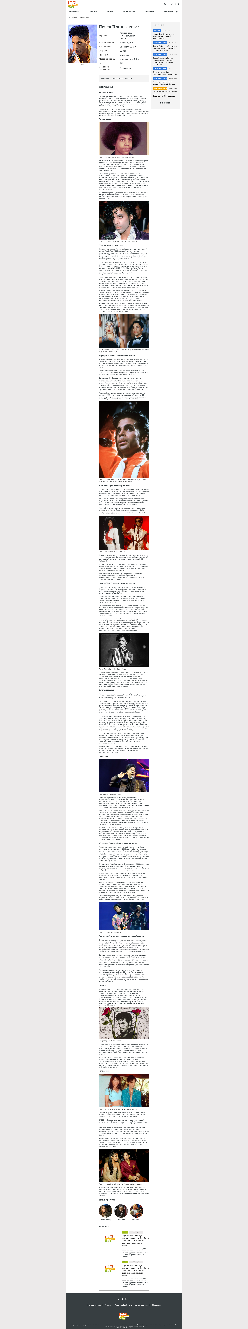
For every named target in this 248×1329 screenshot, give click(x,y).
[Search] (165, 4)
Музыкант (124, 36)
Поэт (132, 36)
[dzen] (178, 4)
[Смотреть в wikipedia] (82, 66)
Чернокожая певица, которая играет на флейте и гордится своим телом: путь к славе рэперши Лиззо (135, 1240)
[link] (124, 138)
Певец (123, 39)
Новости (128, 78)
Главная (74, 18)
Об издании (156, 1305)
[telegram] (171, 4)
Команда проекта (94, 1305)
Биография (105, 78)
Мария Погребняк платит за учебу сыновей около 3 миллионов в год (163, 36)
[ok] (175, 4)
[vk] (168, 4)
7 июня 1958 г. (126, 43)
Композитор (125, 33)
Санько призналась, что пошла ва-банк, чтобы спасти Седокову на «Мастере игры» (165, 94)
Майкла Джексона (115, 684)
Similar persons (117, 78)
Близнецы (124, 55)
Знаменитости (84, 18)
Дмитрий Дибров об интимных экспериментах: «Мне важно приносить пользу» (165, 48)
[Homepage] (74, 4)
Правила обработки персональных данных (131, 1305)
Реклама (108, 1305)
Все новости (165, 103)
